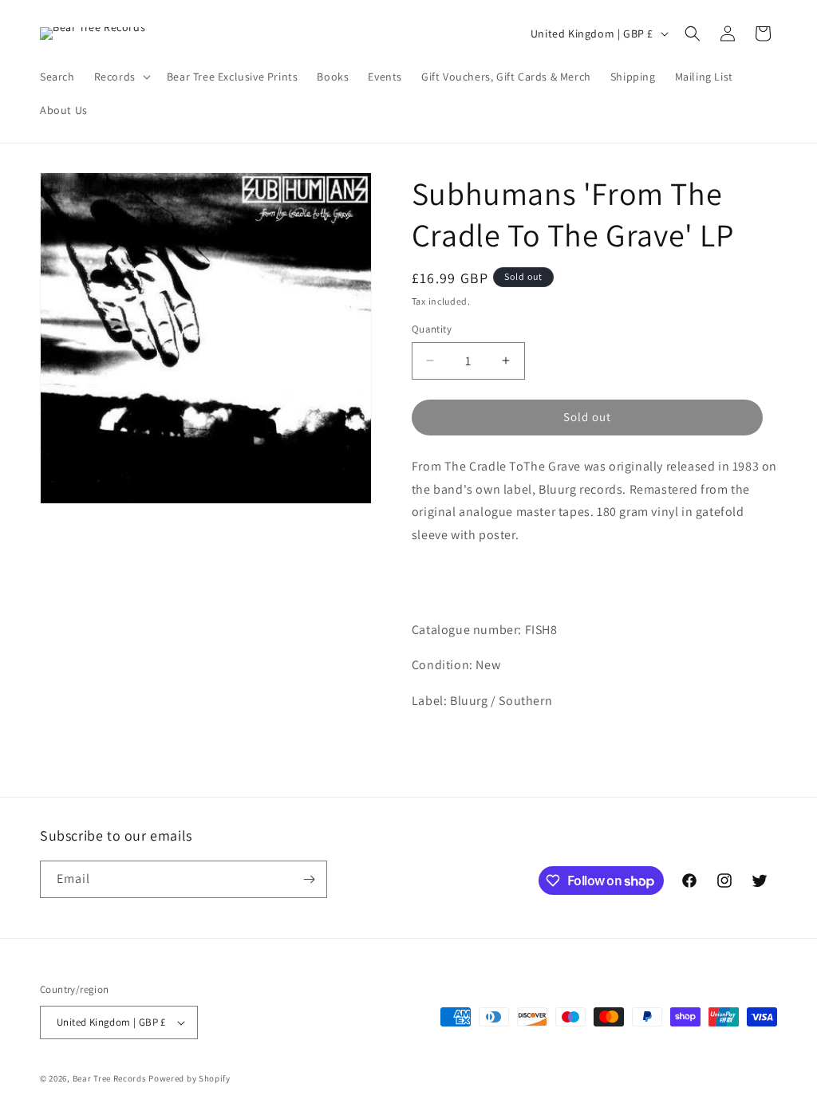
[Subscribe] (308, 879)
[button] (121, 76)
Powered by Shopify (189, 1078)
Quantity (432, 329)
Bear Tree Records (110, 1078)
